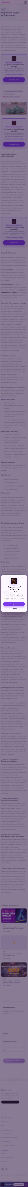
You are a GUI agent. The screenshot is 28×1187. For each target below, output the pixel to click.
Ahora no (14, 609)
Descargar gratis (14, 604)
